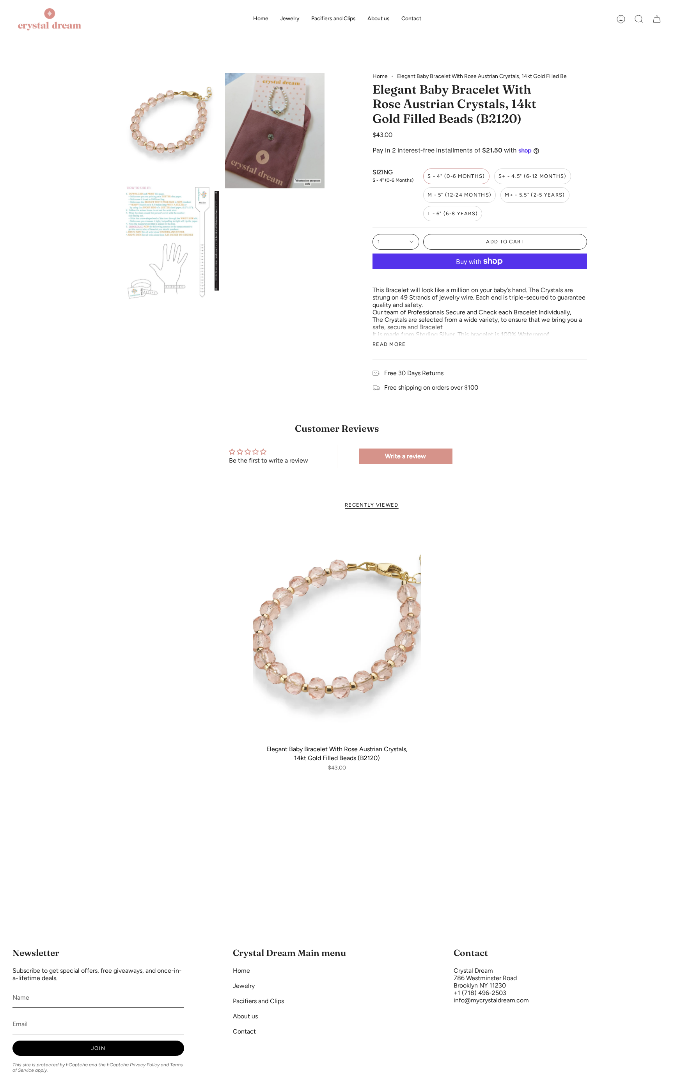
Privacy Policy (145, 1064)
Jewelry (244, 985)
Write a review (405, 456)
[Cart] (657, 19)
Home (380, 76)
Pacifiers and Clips (258, 1001)
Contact (244, 1031)
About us (245, 1016)
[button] (639, 19)
